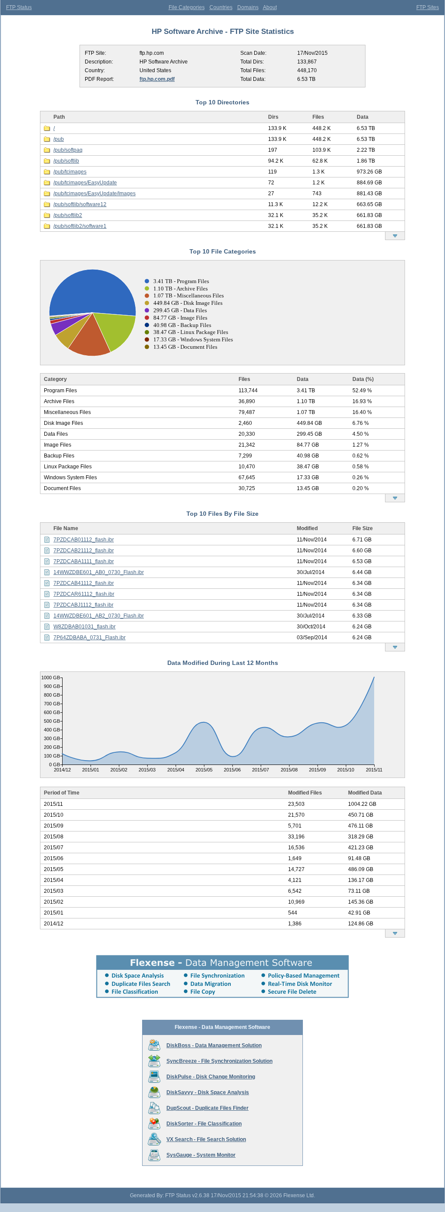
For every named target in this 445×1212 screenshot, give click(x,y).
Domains (248, 7)
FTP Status (19, 7)
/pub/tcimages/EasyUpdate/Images (94, 193)
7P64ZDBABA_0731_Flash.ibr (89, 637)
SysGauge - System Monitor (201, 1155)
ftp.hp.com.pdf (157, 79)
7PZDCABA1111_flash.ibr (83, 561)
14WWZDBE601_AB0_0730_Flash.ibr (98, 572)
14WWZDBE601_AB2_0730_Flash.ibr (98, 616)
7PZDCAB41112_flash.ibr (83, 583)
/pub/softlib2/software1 (79, 226)
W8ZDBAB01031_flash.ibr (84, 627)
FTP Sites (427, 7)
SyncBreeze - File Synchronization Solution (219, 1061)
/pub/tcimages (69, 172)
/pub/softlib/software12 (79, 204)
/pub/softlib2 (67, 215)
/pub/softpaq (68, 150)
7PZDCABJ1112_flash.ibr (83, 605)
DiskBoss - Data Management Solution (214, 1045)
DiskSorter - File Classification (204, 1124)
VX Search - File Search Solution (206, 1139)
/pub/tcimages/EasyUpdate (85, 183)
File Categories (187, 7)
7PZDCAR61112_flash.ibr (83, 594)
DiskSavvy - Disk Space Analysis (207, 1092)
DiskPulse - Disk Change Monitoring (210, 1077)
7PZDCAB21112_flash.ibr (83, 551)
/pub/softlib (66, 161)
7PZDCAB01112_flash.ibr (83, 540)
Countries (220, 7)
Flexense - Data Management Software (222, 1027)
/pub (58, 139)
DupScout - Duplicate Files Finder (207, 1108)
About (270, 7)
